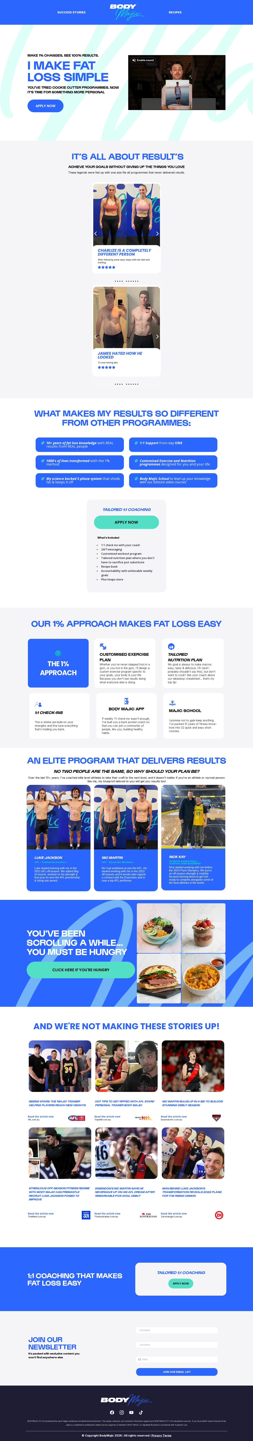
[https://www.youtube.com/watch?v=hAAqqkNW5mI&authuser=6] (143, 1118)
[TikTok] (141, 1412)
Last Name (143, 1338)
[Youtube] (131, 1412)
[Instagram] (121, 1412)
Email (140, 1353)
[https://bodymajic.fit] (126, 12)
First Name (143, 1323)
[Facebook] (112, 1412)
